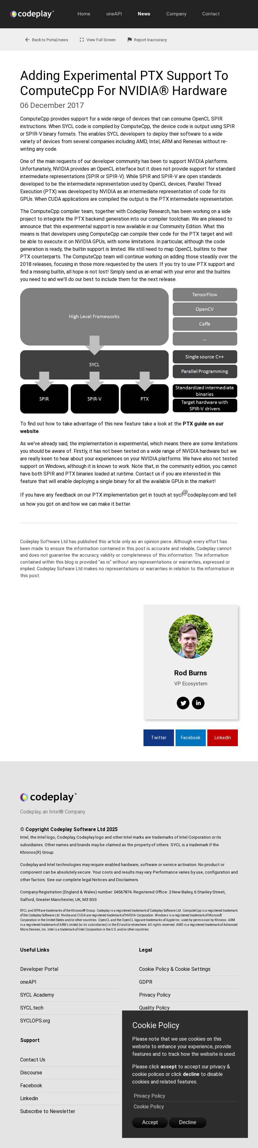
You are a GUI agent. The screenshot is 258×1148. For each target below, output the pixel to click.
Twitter (158, 737)
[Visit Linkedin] (198, 703)
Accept (150, 1122)
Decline (187, 1122)
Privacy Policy (149, 1096)
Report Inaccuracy (146, 40)
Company (176, 14)
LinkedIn (223, 737)
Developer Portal (39, 969)
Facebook (190, 737)
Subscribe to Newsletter (47, 1111)
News (144, 14)
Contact (211, 14)
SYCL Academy (37, 995)
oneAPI (114, 14)
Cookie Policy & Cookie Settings (174, 969)
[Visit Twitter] (183, 703)
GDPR (145, 982)
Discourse (31, 1073)
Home (83, 14)
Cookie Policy (149, 1107)
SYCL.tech (31, 1008)
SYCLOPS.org (35, 1021)
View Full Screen (97, 40)
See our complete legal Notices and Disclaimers (92, 879)
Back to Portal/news (46, 40)
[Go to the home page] (37, 14)
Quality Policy (154, 1008)
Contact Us (32, 1060)
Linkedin (29, 1098)
